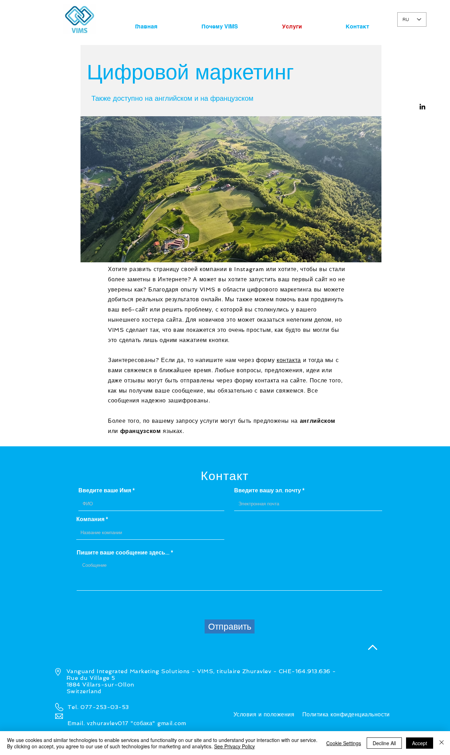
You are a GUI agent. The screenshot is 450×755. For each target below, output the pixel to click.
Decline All (384, 743)
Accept (419, 743)
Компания (90, 519)
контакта (289, 360)
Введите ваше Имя (104, 490)
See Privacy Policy (234, 746)
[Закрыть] (441, 743)
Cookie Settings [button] (343, 743)
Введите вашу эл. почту (267, 490)
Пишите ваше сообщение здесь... (123, 552)
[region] (231, 189)
